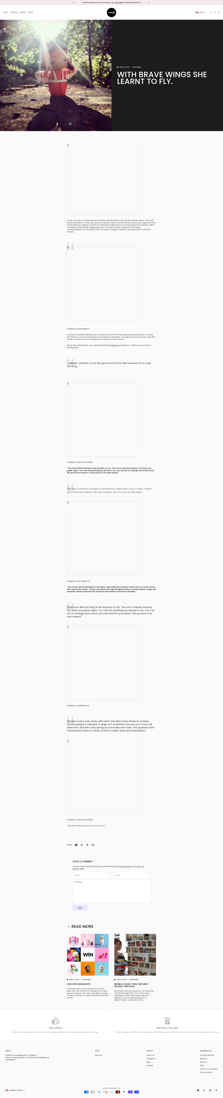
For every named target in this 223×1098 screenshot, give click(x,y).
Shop (5, 12)
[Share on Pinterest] (87, 845)
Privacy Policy (126, 866)
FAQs (202, 1065)
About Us (150, 1055)
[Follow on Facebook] (198, 1090)
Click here (118, 3)
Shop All (98, 1055)
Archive (14, 12)
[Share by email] (93, 845)
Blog (31, 12)
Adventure (114, 345)
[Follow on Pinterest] (216, 1090)
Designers (151, 1059)
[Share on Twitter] (81, 845)
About (23, 12)
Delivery (203, 1059)
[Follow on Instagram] (210, 1090)
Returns (203, 1062)
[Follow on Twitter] (204, 1090)
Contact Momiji (207, 1055)
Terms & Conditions (208, 1069)
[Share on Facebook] (76, 845)
